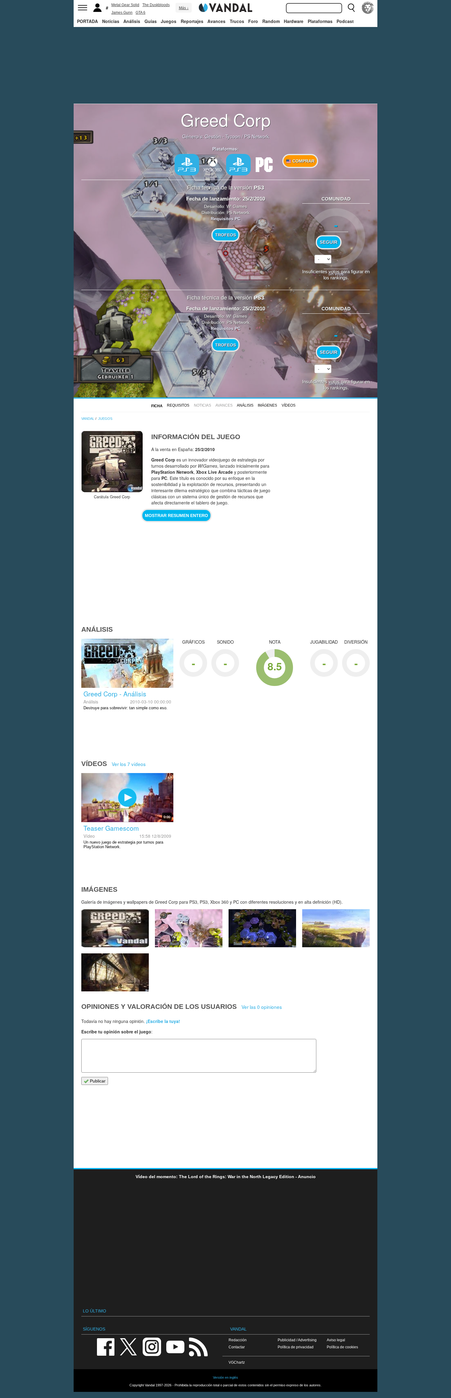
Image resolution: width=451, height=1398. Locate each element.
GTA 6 (140, 12)
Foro (253, 21)
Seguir (328, 242)
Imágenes (267, 405)
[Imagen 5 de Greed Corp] (115, 972)
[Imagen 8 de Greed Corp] (188, 928)
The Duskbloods (156, 5)
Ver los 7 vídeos (129, 763)
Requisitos (178, 405)
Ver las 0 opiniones (261, 1006)
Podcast (345, 21)
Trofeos (225, 234)
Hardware (293, 21)
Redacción (238, 1340)
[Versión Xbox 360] (212, 164)
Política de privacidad (296, 1347)
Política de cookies (342, 1347)
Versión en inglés (225, 1377)
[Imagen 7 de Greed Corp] (262, 928)
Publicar (97, 1080)
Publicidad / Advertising (297, 1340)
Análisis (131, 21)
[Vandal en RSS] (198, 1346)
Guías (151, 21)
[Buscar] (351, 7)
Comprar (302, 161)
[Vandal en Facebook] (105, 1346)
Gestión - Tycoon (223, 136)
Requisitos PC (226, 218)
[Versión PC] (264, 164)
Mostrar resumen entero (176, 515)
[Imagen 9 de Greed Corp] (115, 928)
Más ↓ (184, 8)
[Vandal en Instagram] (152, 1346)
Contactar (237, 1347)
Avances (216, 21)
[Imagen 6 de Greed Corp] (336, 928)
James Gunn (122, 12)
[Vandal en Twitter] (128, 1346)
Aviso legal (336, 1340)
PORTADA (87, 21)
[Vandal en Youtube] (175, 1346)
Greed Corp (226, 119)
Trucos (237, 21)
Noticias (110, 21)
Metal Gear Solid (125, 5)
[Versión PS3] (187, 164)
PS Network (256, 136)
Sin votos (336, 273)
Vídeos (288, 405)
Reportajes (192, 21)
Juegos (168, 21)
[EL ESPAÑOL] (368, 8)
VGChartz (237, 1362)
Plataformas (320, 21)
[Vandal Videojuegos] (225, 7)
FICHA (157, 406)
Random (271, 21)
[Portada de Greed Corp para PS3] (112, 461)
